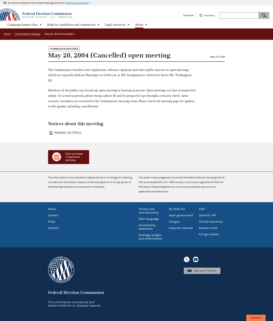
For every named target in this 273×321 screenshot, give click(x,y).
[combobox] (239, 15)
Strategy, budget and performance (150, 236)
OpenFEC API (207, 215)
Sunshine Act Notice (67, 132)
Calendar (188, 15)
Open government (181, 215)
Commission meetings (27, 34)
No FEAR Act (177, 209)
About (52, 209)
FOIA (202, 209)
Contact (53, 228)
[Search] (264, 15)
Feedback (255, 317)
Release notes (208, 228)
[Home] (68, 15)
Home (7, 34)
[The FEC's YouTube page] (196, 259)
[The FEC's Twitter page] (186, 259)
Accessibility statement (147, 227)
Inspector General (181, 228)
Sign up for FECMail (205, 270)
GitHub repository (211, 221)
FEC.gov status (209, 234)
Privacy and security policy (148, 210)
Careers (53, 215)
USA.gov (174, 221)
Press (51, 221)
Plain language (149, 219)
